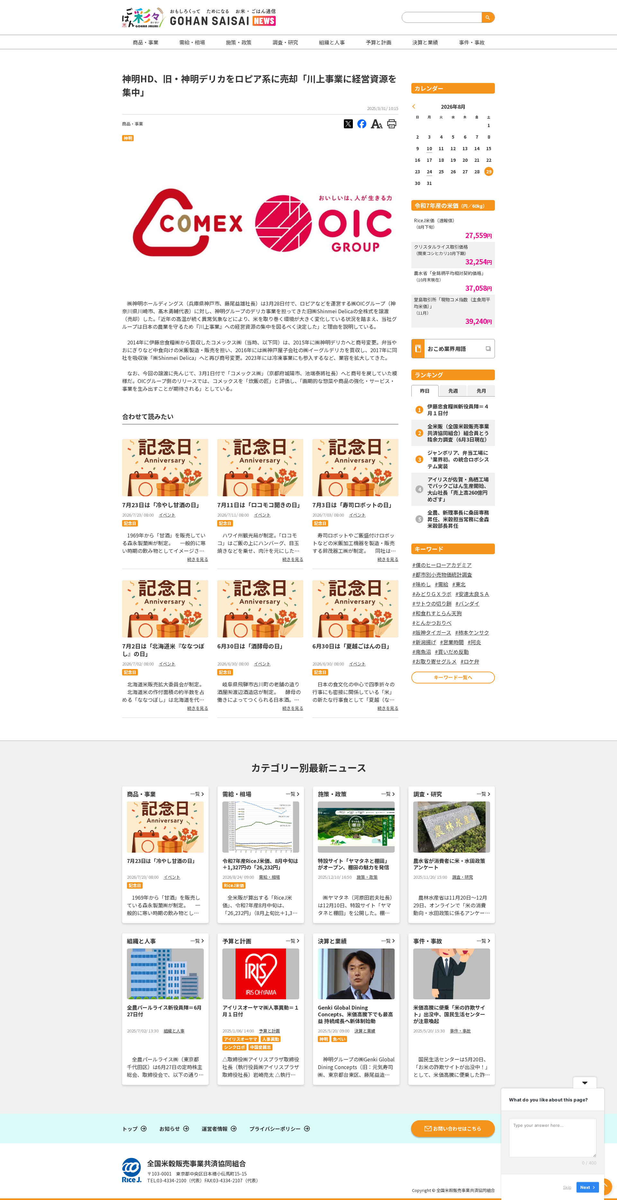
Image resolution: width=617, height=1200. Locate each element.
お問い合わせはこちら (457, 1128)
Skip (567, 1186)
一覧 (195, 793)
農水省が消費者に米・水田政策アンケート (449, 864)
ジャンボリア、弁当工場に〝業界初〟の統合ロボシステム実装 (458, 459)
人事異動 (270, 1039)
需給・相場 (192, 42)
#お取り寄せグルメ (434, 661)
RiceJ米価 (234, 885)
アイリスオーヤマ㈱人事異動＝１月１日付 (260, 1010)
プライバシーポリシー (275, 1128)
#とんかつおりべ (432, 623)
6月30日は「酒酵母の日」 (251, 646)
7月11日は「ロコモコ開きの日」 (260, 504)
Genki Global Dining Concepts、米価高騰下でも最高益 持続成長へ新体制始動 (355, 1014)
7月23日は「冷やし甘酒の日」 (162, 504)
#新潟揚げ (424, 642)
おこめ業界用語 (447, 348)
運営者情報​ (215, 1128)
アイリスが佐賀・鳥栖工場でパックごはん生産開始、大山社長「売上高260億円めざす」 (458, 489)
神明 (128, 138)
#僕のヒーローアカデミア (442, 565)
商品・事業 (132, 124)
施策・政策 (239, 42)
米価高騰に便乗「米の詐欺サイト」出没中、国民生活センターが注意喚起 (449, 1014)
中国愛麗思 (260, 1047)
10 (429, 148)
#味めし (421, 584)
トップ (130, 1128)
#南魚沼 (421, 651)
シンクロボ (234, 1047)
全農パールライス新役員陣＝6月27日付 (164, 1010)
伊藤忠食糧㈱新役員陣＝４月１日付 (458, 409)
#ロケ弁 (470, 661)
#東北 (459, 584)
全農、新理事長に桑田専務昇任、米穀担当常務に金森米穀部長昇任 (458, 519)
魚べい (339, 1039)
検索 (487, 17)
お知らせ (169, 1128)
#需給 (441, 584)
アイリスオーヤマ (240, 1039)
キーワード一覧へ (453, 677)
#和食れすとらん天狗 (437, 613)
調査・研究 (285, 42)
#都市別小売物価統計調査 (442, 574)
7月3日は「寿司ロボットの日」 (353, 504)
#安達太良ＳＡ (472, 594)
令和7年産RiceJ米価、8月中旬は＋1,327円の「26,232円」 (260, 864)
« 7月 (413, 106)
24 (429, 171)
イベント (167, 515)
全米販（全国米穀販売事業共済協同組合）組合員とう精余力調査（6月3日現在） (458, 433)
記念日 (130, 523)
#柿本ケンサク (472, 632)
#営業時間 (452, 642)
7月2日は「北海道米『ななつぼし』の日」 (163, 649)
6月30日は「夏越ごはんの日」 (352, 646)
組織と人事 (332, 42)
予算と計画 (378, 42)
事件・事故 (460, 1031)
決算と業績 (425, 42)
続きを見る (197, 559)
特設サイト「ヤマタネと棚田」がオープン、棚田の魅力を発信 (354, 864)
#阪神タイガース (431, 632)
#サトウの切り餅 (432, 603)
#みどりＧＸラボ (432, 594)
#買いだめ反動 (452, 651)
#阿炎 (474, 642)
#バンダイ (467, 603)
